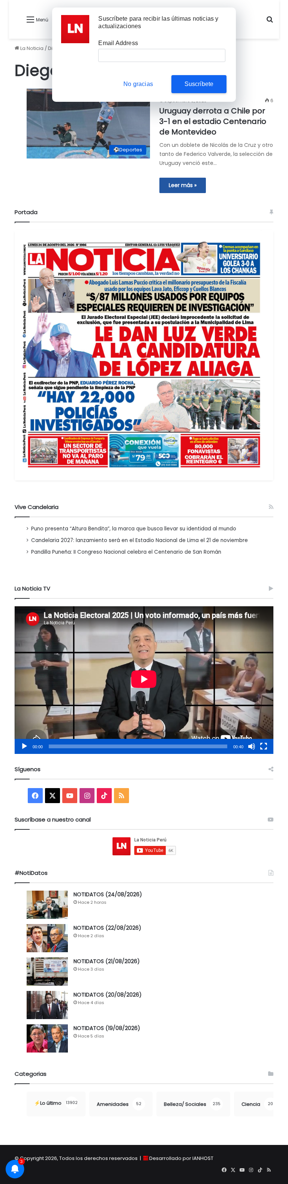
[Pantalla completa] (263, 746)
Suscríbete (199, 84)
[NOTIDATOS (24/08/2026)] (47, 905)
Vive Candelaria (36, 507)
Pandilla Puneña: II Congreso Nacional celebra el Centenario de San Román (126, 552)
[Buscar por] (269, 22)
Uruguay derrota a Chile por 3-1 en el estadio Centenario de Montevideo (212, 121)
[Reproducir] (24, 746)
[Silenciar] (251, 746)
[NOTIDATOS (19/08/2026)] (47, 1038)
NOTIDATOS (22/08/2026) (107, 928)
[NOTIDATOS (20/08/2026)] (47, 1005)
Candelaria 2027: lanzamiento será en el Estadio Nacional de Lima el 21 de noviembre (139, 540)
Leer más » (182, 185)
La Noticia (31, 48)
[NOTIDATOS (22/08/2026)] (47, 938)
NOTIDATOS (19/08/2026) (107, 1028)
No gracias (138, 84)
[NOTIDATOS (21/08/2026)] (47, 971)
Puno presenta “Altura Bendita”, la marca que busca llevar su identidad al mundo (133, 528)
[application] (144, 680)
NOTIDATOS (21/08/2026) (107, 961)
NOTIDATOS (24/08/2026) (108, 894)
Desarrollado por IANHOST (181, 1158)
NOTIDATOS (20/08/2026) (108, 994)
